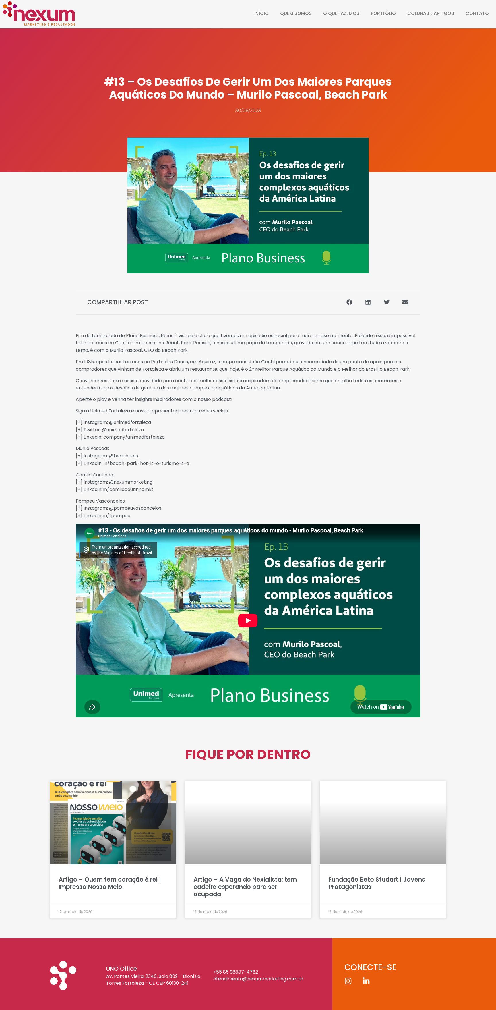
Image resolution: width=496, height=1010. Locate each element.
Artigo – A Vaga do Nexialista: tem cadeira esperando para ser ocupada (245, 886)
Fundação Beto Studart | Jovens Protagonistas (376, 883)
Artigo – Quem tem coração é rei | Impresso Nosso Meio (110, 883)
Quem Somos (296, 13)
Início (261, 13)
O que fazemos (341, 13)
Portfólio (383, 13)
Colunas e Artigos (430, 13)
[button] (349, 302)
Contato (477, 13)
